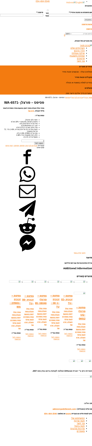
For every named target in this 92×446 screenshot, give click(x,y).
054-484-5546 (50, 413)
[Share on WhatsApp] (27, 182)
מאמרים (81, 431)
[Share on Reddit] (27, 234)
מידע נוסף (77, 253)
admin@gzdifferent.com (64, 409)
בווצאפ (68, 413)
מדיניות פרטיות (77, 428)
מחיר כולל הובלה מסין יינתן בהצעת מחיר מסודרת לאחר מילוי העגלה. (80, 331)
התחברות (88, 20)
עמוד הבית (88, 97)
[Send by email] (27, 199)
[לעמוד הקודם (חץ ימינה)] (4, 223)
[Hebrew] (71, 2)
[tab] (83, 253)
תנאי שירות (79, 421)
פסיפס (67, 97)
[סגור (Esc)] (89, 2)
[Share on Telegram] (27, 216)
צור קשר (81, 61)
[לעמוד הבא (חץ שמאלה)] (88, 223)
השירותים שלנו (77, 48)
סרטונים (81, 58)
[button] (64, 35)
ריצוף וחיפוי (9, 146)
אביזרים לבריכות (77, 97)
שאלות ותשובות (77, 56)
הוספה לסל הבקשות (81, 350)
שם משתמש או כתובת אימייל (80, 12)
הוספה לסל (39, 143)
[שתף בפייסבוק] (27, 165)
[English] (80, 2)
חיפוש (68, 34)
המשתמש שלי (78, 418)
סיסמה (39, 12)
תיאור (83, 253)
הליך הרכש (79, 50)
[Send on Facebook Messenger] (27, 251)
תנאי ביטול (79, 426)
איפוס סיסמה (87, 24)
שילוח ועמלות (78, 53)
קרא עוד (31, 111)
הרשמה (89, 29)
